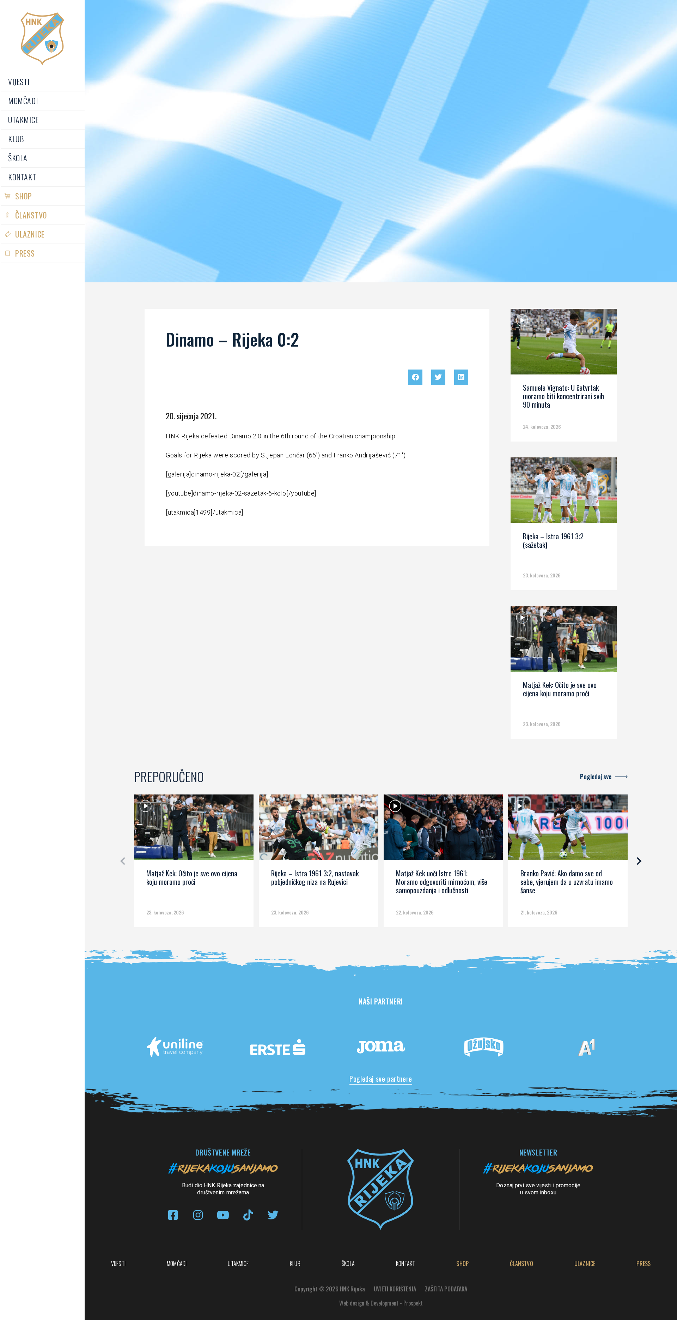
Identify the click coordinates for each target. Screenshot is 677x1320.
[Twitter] (273, 1215)
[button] (415, 377)
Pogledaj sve (595, 776)
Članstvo (31, 215)
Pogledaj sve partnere (380, 1078)
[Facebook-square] (172, 1215)
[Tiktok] (248, 1215)
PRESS (25, 253)
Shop (23, 196)
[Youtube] (223, 1215)
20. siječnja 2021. (191, 415)
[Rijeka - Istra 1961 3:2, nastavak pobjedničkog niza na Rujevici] (318, 829)
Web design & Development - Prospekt (381, 1303)
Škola (18, 157)
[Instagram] (198, 1215)
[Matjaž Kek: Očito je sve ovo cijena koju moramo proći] (563, 641)
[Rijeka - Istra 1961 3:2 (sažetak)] (563, 492)
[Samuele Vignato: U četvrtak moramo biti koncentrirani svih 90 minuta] (563, 344)
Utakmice (23, 119)
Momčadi (23, 100)
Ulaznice (30, 234)
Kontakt (22, 176)
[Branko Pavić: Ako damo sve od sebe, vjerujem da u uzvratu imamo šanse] (568, 829)
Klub (16, 138)
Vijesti (18, 81)
